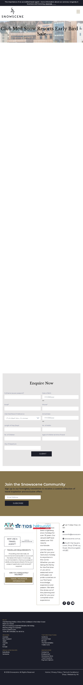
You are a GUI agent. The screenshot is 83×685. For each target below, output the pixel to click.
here (54, 4)
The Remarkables (47, 643)
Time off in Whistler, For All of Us (13, 631)
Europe (5, 647)
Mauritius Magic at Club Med (12, 627)
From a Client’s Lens (9, 629)
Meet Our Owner (8, 624)
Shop (64, 674)
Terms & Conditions (70, 672)
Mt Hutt (44, 641)
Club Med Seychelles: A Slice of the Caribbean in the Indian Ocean (22, 622)
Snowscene (46, 650)
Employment (46, 654)
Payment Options (47, 660)
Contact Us (45, 652)
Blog (5, 620)
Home (47, 672)
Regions (6, 635)
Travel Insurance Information (19, 580)
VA (77, 674)
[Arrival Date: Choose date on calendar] (43, 421)
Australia (5, 637)
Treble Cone (46, 645)
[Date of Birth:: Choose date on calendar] (43, 400)
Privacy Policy (56, 672)
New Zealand (7, 639)
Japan (4, 641)
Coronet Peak (46, 639)
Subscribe (18, 503)
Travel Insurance (47, 658)
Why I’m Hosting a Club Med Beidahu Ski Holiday (18, 626)
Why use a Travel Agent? (12, 541)
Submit (42, 454)
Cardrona (45, 637)
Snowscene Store (47, 656)
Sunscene (6, 654)
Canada (5, 643)
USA (4, 645)
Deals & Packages (10, 650)
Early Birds (6, 652)
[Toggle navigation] (78, 11)
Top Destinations (49, 635)
